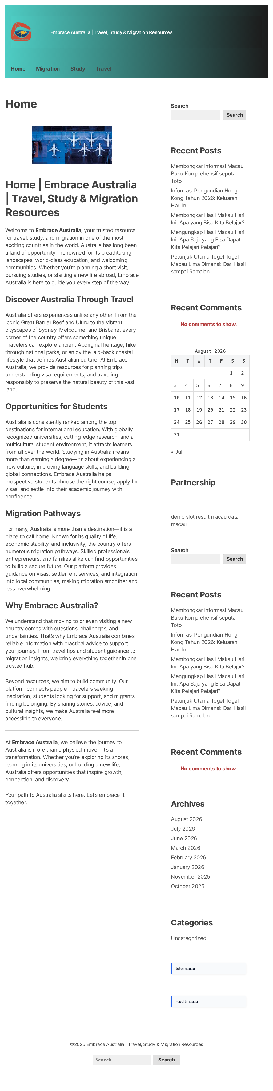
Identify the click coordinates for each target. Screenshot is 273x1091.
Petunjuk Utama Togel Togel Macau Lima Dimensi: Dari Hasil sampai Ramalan (208, 264)
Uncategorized (188, 938)
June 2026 (184, 838)
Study (77, 68)
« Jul (176, 452)
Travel (103, 68)
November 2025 (190, 876)
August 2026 (186, 819)
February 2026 (188, 857)
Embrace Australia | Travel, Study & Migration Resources (111, 32)
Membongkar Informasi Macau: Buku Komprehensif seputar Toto (208, 173)
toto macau (185, 968)
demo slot (183, 517)
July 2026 (183, 829)
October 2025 (187, 886)
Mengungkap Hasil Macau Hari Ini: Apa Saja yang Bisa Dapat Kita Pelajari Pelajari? (207, 239)
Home (18, 68)
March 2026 (185, 848)
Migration (48, 68)
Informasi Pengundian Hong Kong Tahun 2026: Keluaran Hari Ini (204, 198)
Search (179, 106)
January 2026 (187, 867)
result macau (211, 517)
